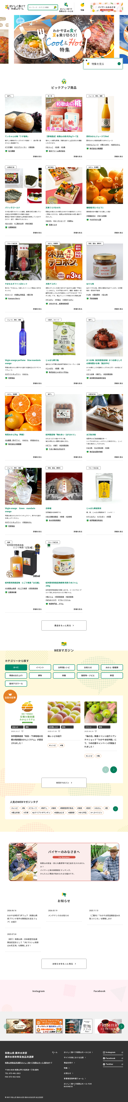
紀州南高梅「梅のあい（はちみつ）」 (61, 434)
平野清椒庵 (94, 298)
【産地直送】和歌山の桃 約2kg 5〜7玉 (62, 136)
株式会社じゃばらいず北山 (58, 372)
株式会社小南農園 (96, 148)
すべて (16, 667)
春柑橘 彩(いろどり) (94, 207)
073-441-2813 (14, 1073)
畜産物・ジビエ (88, 675)
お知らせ (88, 667)
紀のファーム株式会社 (57, 151)
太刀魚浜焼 (91, 434)
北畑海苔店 (12, 227)
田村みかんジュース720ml (97, 136)
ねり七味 (90, 283)
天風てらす (53, 224)
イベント (40, 667)
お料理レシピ (64, 667)
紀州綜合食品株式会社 (98, 378)
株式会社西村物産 (96, 451)
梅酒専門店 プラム (56, 603)
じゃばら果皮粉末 (93, 508)
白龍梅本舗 (12, 592)
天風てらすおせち (53, 207)
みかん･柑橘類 (112, 667)
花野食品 (11, 378)
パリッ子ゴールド (12, 207)
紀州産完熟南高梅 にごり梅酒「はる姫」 (23, 582)
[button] (113, 769)
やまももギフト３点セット (16, 283)
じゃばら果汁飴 (52, 360)
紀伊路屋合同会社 (96, 520)
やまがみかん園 (95, 219)
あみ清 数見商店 (55, 520)
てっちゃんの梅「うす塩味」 (17, 136)
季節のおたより (16, 675)
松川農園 (11, 151)
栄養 (64, 675)
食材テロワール (16, 683)
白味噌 (48, 508)
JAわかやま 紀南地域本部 (59, 303)
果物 (40, 675)
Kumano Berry (14, 298)
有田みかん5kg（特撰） (15, 434)
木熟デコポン (51, 283)
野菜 (112, 675)
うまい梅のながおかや (57, 449)
